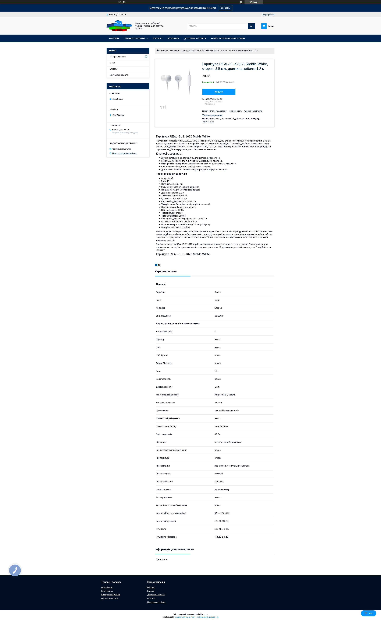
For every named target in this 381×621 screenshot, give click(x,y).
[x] (159, 265)
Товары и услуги (118, 56)
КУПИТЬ (225, 8)
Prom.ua (204, 614)
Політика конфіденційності (207, 617)
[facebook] (156, 265)
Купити (219, 92)
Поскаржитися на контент (184, 617)
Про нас (157, 38)
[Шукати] (251, 26)
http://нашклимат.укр (121, 149)
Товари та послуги (170, 50)
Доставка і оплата (195, 38)
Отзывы (113, 69)
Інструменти (106, 587)
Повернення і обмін (156, 602)
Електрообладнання (110, 595)
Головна (114, 38)
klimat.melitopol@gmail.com (124, 153)
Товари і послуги (135, 38)
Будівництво (107, 591)
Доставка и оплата (119, 75)
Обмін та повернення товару (228, 38)
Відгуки (150, 591)
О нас (112, 63)
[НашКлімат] (119, 30)
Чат (371, 613)
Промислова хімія (109, 598)
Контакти (173, 38)
